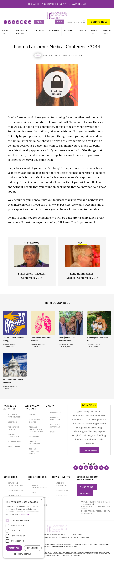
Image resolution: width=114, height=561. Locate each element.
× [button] (41, 500)
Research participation (14, 416)
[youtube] (13, 22)
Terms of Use (103, 502)
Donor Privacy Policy (91, 511)
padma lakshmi (15, 495)
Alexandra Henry (10, 344)
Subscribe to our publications (87, 478)
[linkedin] (29, 22)
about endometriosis (39, 486)
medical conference (13, 435)
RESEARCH (34, 3)
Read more (24, 514)
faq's (34, 493)
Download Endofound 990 (15, 484)
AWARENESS (79, 3)
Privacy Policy (88, 502)
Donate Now (99, 22)
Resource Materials (55, 426)
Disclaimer (87, 504)
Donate (85, 493)
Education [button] (39, 30)
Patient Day (62, 495)
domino (77, 555)
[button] (24, 554)
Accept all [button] (14, 548)
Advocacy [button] (69, 30)
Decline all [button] (32, 548)
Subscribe (87, 487)
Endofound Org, (50, 55)
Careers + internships (35, 442)
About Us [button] (94, 31)
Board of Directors (55, 418)
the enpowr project (13, 428)
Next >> (82, 242)
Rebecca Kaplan (94, 344)
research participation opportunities (36, 429)
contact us (55, 412)
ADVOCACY (48, 3)
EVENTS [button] (82, 30)
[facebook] (5, 22)
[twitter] (9, 22)
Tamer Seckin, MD (16, 490)
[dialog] (23, 527)
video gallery (15, 446)
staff (52, 432)
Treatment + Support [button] (21, 31)
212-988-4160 (77, 534)
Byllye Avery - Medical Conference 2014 (31, 276)
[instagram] (17, 22)
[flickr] (21, 22)
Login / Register (74, 22)
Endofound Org (66, 344)
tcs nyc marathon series (34, 451)
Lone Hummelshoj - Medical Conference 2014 (82, 276)
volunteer (34, 437)
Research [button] (54, 30)
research (12, 422)
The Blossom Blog (57, 302)
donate (32, 415)
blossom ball (14, 441)
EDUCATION (63, 3)
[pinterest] (25, 22)
